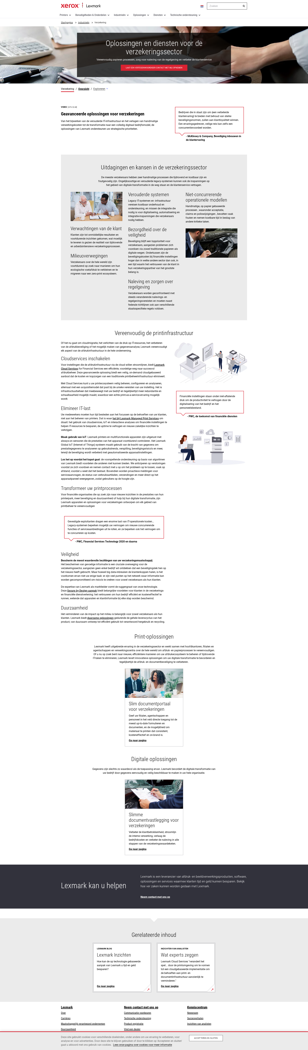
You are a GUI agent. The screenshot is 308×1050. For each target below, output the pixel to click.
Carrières (65, 1018)
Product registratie (133, 1023)
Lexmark (67, 1007)
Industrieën (120, 15)
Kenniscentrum (197, 1007)
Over (63, 1012)
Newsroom (192, 1012)
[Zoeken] (244, 6)
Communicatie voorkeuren (137, 1012)
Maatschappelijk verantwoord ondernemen (83, 1023)
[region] (154, 1040)
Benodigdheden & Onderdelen (90, 15)
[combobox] (227, 6)
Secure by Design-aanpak (82, 590)
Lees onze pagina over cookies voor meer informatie (142, 1044)
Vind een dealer (132, 1029)
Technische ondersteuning (183, 15)
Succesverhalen (195, 1018)
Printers (64, 15)
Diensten (158, 15)
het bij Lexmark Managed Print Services (136, 418)
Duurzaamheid (68, 1029)
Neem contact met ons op (141, 1007)
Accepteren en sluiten (206, 1038)
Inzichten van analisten (199, 1023)
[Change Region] (202, 6)
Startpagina (81, 5)
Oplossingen (139, 15)
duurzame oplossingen (100, 617)
